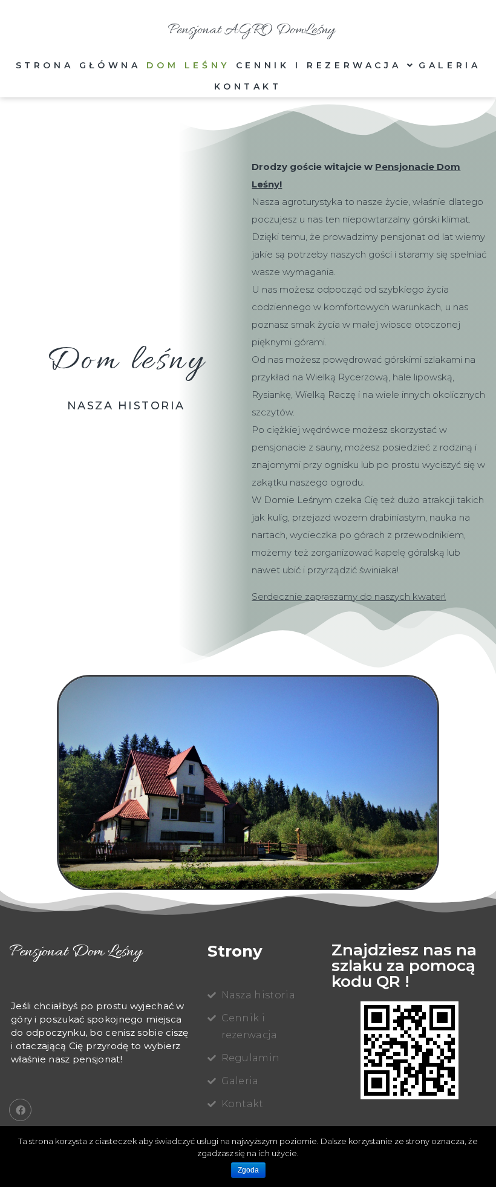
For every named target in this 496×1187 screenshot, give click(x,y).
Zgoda (248, 1170)
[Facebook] (20, 1110)
